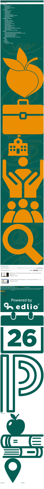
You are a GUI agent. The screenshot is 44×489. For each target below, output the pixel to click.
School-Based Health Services (10, 25)
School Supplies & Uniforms (9, 27)
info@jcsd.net (2, 290)
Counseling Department (9, 14)
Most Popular (36, 270)
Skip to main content (3, 0)
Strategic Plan (7, 13)
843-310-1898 (20, 287)
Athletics (6, 19)
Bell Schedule (7, 17)
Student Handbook (8, 29)
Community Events (8, 22)
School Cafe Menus (8, 26)
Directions (23, 482)
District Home (5, 155)
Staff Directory (7, 8)
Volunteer (4, 294)
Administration (7, 6)
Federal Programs (8, 12)
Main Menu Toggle (3, 2)
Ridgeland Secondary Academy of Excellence (12, 36)
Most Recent (40, 270)
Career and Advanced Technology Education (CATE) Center (15, 33)
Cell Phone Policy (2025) (9, 21)
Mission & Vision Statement (9, 7)
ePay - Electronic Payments (9, 23)
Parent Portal (5, 295)
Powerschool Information (9, 16)
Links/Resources (7, 24)
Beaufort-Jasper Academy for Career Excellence (13, 32)
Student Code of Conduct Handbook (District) (12, 28)
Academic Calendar (8, 10)
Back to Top (2, 291)
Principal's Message (8, 5)
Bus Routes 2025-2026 (9, 20)
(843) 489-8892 (8, 290)
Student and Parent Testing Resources (11, 15)
